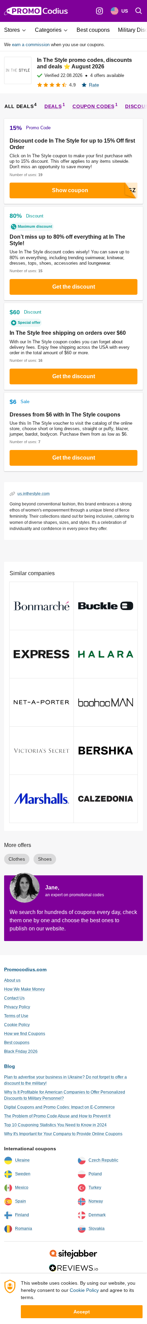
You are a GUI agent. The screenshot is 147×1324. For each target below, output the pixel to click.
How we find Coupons (24, 1033)
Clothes (17, 859)
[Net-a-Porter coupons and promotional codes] (42, 702)
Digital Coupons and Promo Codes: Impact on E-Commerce (59, 1107)
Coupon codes (93, 106)
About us (12, 980)
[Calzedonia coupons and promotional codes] (106, 799)
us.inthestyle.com (33, 493)
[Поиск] (138, 10)
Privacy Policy (17, 1007)
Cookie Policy (17, 1024)
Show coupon (70, 190)
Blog (9, 1066)
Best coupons (16, 1042)
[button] (17, 30)
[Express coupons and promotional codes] (42, 654)
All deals (19, 106)
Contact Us (14, 998)
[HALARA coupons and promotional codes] (106, 654)
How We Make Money (24, 989)
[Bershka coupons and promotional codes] (106, 750)
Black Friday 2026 (21, 1051)
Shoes (45, 859)
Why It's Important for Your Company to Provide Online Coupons (63, 1133)
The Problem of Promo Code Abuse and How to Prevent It (57, 1116)
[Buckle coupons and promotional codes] (106, 606)
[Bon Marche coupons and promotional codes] (42, 606)
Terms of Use (16, 1016)
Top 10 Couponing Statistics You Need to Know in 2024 (55, 1125)
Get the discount (73, 287)
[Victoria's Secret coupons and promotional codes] (42, 750)
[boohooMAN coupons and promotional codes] (106, 702)
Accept (82, 1311)
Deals (53, 106)
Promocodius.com (25, 969)
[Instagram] (99, 10)
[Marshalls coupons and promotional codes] (42, 799)
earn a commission (31, 44)
